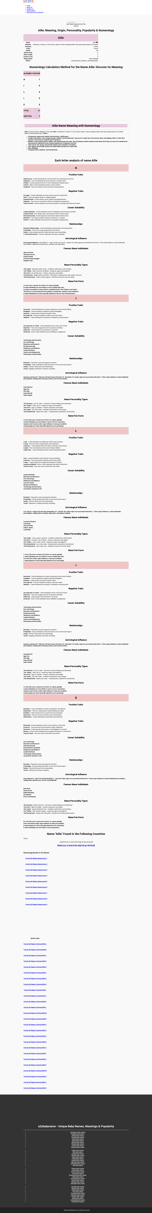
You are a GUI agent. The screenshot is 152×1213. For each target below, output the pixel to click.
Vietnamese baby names (77, 1132)
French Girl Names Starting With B (35, 950)
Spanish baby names (78, 1160)
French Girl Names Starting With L (35, 1007)
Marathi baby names (78, 1142)
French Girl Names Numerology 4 (36, 876)
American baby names (78, 1172)
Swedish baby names (77, 1137)
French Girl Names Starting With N (35, 1019)
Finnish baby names (78, 1140)
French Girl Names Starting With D (35, 961)
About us (29, 7)
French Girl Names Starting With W (35, 1071)
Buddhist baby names (77, 1134)
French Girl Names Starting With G (35, 978)
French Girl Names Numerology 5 (36, 881)
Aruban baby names (78, 1154)
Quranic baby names (78, 1196)
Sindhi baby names (77, 1198)
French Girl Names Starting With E (35, 967)
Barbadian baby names (78, 1183)
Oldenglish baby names (78, 1164)
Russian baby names (78, 1144)
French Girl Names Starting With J (35, 996)
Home (28, 6)
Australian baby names (78, 1178)
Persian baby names (78, 1180)
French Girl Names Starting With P (35, 1030)
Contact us (30, 9)
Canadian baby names (77, 1155)
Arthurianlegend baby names (77, 1175)
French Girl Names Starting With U (35, 1059)
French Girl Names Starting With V (35, 1065)
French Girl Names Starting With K (35, 1001)
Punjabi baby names (78, 1159)
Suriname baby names (77, 1147)
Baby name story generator (35, 12)
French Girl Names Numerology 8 (36, 899)
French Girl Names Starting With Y (35, 1082)
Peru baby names (77, 1191)
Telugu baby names (78, 1170)
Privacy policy (31, 11)
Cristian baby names (78, 1201)
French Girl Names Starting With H (35, 984)
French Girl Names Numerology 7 (36, 893)
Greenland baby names (78, 1193)
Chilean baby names (78, 1135)
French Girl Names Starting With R (35, 1042)
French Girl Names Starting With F (35, 973)
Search (76, 26)
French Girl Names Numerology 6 (36, 887)
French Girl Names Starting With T (35, 1053)
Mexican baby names (77, 1162)
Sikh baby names (78, 1152)
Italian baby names (78, 1177)
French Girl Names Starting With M (35, 1013)
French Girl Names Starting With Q (35, 1036)
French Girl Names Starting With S (35, 1048)
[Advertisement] (76, 921)
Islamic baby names (78, 1145)
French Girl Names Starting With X (35, 1076)
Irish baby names (78, 1165)
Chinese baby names (78, 1168)
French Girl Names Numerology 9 (36, 904)
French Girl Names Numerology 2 (36, 864)
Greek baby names (77, 1173)
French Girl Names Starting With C (35, 955)
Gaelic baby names (78, 1139)
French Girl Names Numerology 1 (36, 858)
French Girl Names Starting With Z (35, 1088)
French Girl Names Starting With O (35, 1024)
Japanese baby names (78, 1195)
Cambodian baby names (78, 1200)
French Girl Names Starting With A (35, 944)
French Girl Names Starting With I (35, 990)
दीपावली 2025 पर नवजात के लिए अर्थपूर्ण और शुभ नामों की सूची (76, 846)
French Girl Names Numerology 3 (36, 870)
